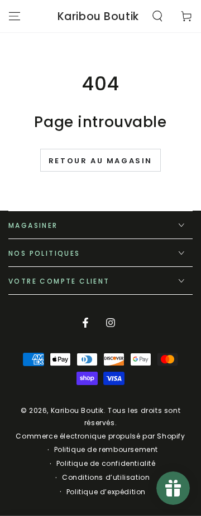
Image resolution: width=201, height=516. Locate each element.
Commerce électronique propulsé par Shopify (100, 436)
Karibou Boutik (77, 410)
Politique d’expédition (106, 492)
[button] (157, 16)
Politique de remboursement (106, 449)
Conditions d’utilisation (106, 477)
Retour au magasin (100, 160)
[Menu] (14, 16)
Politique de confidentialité (106, 463)
